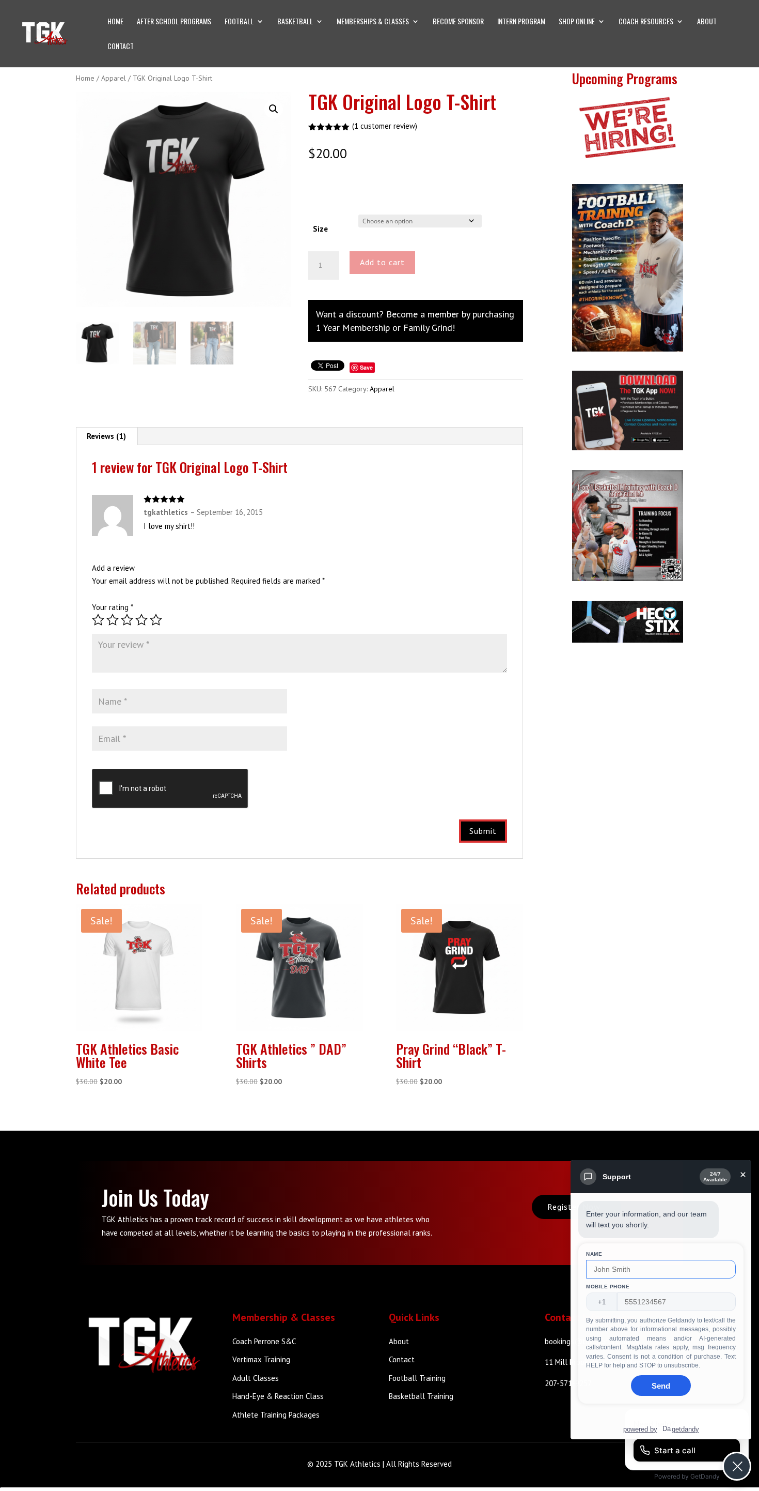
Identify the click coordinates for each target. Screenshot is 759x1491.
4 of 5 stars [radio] (141, 620)
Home (115, 22)
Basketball (295, 22)
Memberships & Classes (373, 22)
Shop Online (577, 22)
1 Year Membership (353, 327)
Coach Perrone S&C (264, 1341)
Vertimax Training (261, 1359)
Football (239, 22)
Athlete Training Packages (276, 1415)
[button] (273, 109)
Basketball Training (421, 1396)
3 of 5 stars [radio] (127, 620)
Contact (120, 46)
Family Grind (427, 327)
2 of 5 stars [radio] (112, 620)
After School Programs (174, 22)
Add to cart (382, 262)
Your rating (112, 607)
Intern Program (521, 22)
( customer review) (384, 126)
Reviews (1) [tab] (106, 436)
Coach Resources (646, 22)
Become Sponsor (458, 22)
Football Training (417, 1378)
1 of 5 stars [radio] (98, 620)
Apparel (113, 78)
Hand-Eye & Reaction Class (278, 1396)
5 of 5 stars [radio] (156, 620)
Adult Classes (255, 1378)
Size (320, 229)
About (707, 22)
